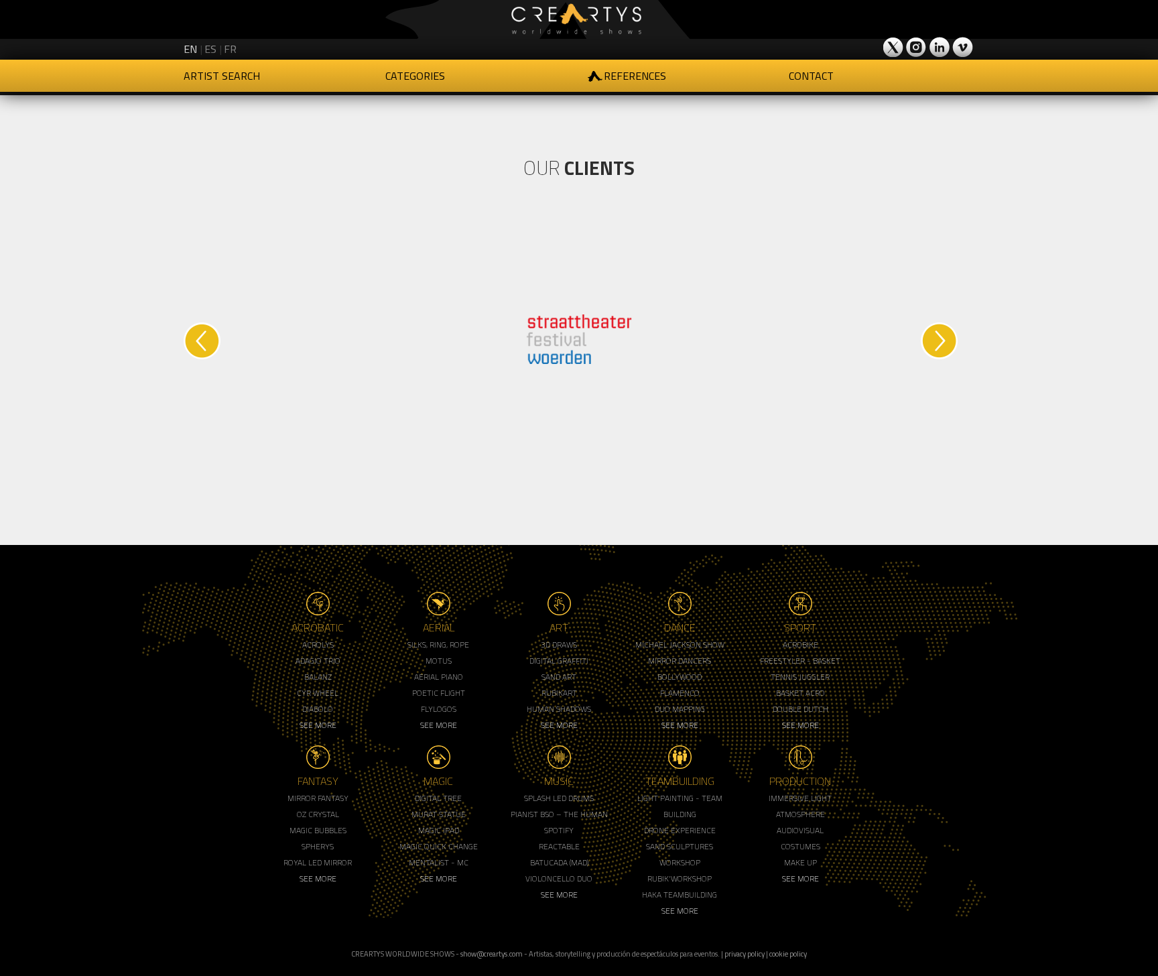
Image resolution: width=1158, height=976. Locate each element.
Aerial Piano (438, 676)
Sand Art (558, 676)
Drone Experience (680, 830)
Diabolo (317, 709)
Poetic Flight (438, 692)
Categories (415, 76)
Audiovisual (800, 830)
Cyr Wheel (317, 692)
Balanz (318, 676)
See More (318, 725)
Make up (800, 862)
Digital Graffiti (558, 660)
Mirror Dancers (679, 660)
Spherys (318, 846)
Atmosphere (800, 814)
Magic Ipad (438, 830)
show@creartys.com (491, 953)
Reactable (559, 846)
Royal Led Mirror (317, 862)
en (190, 49)
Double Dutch (800, 709)
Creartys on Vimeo (962, 47)
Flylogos (438, 709)
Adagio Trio (318, 660)
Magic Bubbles (318, 830)
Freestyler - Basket (800, 660)
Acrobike (800, 644)
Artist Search (222, 76)
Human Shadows (559, 709)
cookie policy (788, 953)
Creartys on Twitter (894, 47)
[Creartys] (579, 19)
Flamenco (680, 692)
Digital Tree (438, 798)
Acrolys (318, 644)
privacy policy (744, 953)
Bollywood (679, 676)
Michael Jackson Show (679, 644)
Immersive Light (800, 798)
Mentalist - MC (438, 862)
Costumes (800, 846)
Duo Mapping (680, 709)
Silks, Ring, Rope (438, 644)
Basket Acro (800, 692)
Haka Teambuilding (679, 894)
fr (230, 49)
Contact (811, 76)
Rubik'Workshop (679, 878)
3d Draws (559, 644)
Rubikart (559, 692)
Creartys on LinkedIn (939, 47)
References (635, 76)
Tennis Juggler (800, 676)
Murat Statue (438, 814)
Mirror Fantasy (317, 798)
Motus (439, 660)
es (210, 49)
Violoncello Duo (558, 878)
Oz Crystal (318, 814)
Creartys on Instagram (916, 47)
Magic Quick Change (438, 846)
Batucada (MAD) (559, 862)
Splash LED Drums (559, 798)
